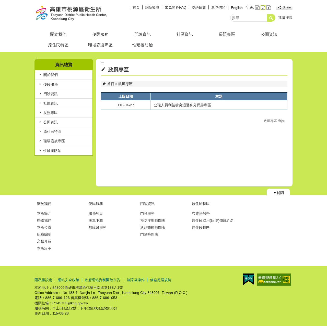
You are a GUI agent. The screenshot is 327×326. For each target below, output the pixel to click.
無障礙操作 (136, 280)
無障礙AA (274, 279)
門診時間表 (149, 234)
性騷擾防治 (142, 45)
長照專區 (227, 34)
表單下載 (96, 220)
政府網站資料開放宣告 (103, 280)
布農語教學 (201, 213)
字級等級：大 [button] (268, 7)
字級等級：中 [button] (263, 7)
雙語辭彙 (199, 7)
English (237, 8)
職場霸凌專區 (100, 45)
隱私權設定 (43, 280)
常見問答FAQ (175, 7)
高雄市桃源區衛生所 (77, 13)
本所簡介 (44, 213)
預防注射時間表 (152, 220)
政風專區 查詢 (274, 121)
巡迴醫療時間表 (152, 227)
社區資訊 (185, 34)
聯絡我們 (44, 220)
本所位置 (44, 227)
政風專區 (125, 84)
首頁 (136, 7)
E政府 (248, 279)
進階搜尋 (285, 18)
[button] (271, 18)
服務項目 (96, 213)
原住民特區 (58, 45)
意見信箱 (218, 7)
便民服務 (100, 34)
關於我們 (58, 34)
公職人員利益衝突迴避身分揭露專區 (182, 105)
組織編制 (44, 234)
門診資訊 (142, 34)
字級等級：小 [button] (257, 7)
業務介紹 (44, 241)
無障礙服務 (98, 227)
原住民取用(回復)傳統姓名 (213, 220)
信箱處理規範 (160, 280)
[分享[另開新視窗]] (284, 7)
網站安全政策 (68, 280)
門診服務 (147, 213)
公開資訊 (269, 34)
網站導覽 (152, 7)
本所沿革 (44, 248)
